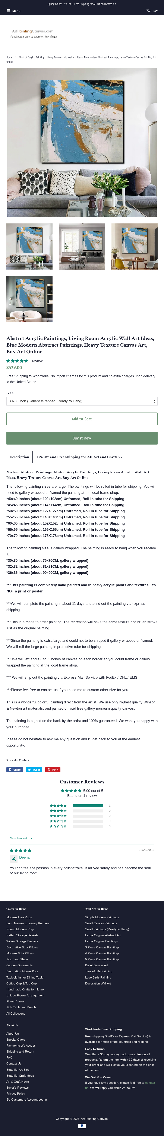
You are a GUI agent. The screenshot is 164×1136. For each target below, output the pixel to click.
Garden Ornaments (19, 965)
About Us (12, 1033)
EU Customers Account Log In (26, 1099)
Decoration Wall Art (98, 983)
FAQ (9, 1057)
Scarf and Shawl (17, 959)
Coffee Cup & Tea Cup (21, 983)
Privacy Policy (15, 1093)
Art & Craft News (17, 1081)
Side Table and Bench (21, 1007)
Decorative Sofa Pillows (22, 947)
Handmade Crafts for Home (25, 989)
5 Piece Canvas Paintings (102, 959)
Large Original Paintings (101, 941)
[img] (20, 851)
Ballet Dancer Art (96, 965)
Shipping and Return (20, 1051)
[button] (17, 361)
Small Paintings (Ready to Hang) (107, 929)
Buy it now (82, 438)
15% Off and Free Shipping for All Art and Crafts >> (79, 457)
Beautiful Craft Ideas (20, 1075)
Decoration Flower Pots (22, 971)
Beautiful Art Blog (17, 1069)
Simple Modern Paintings (102, 917)
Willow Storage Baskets (22, 941)
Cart (155, 11)
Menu (16, 11)
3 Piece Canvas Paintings (102, 947)
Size (9, 393)
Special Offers (15, 1039)
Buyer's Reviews (17, 1087)
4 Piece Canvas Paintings (102, 953)
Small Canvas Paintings (101, 923)
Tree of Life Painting (98, 971)
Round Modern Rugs (20, 929)
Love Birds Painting (98, 977)
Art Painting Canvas (94, 1118)
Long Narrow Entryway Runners (28, 923)
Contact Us (13, 1063)
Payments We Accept (20, 1045)
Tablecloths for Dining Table (25, 977)
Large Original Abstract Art (103, 935)
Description (19, 457)
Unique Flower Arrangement (25, 995)
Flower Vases (15, 1001)
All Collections (15, 1013)
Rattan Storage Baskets (22, 935)
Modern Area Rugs (19, 917)
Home (9, 57)
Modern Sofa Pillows (20, 953)
